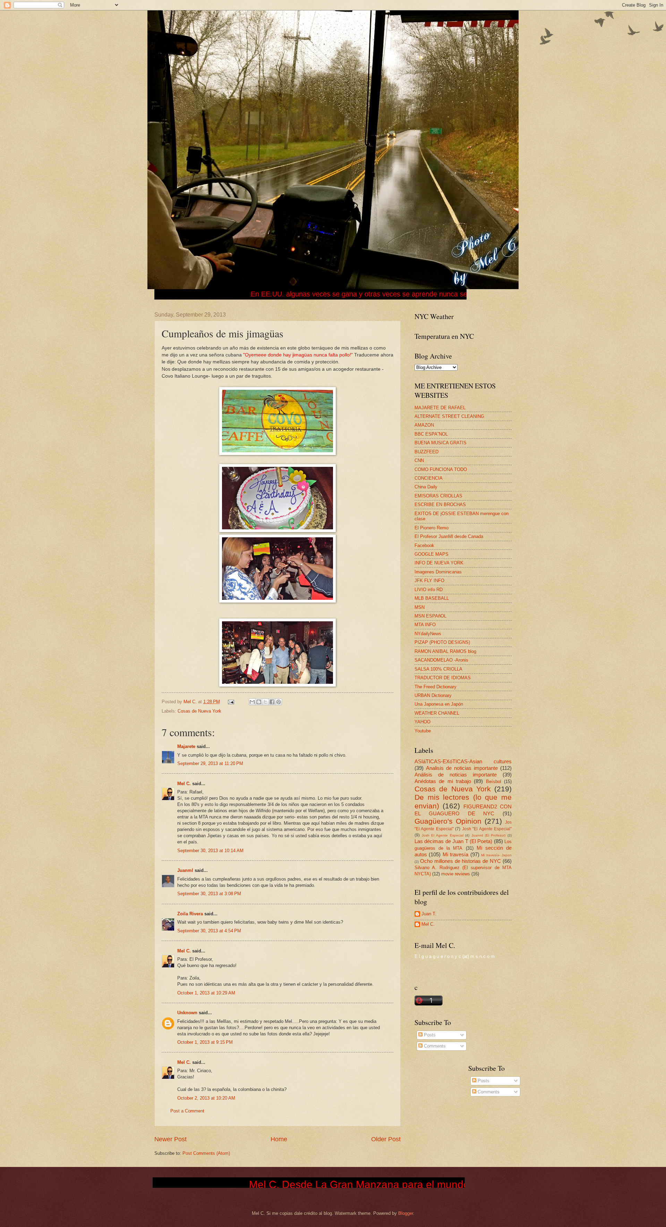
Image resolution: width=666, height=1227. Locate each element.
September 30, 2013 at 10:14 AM (210, 850)
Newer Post (170, 1139)
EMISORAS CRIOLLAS (438, 495)
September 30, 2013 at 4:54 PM (209, 930)
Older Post (386, 1139)
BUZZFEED (426, 451)
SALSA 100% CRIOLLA (438, 669)
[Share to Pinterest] (278, 701)
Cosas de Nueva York (199, 711)
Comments (434, 1046)
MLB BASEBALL (432, 598)
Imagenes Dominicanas (438, 571)
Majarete (186, 746)
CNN (419, 460)
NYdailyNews (428, 633)
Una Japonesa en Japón (439, 704)
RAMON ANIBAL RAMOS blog (445, 651)
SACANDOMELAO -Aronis (441, 660)
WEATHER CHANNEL (437, 713)
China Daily (426, 486)
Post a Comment (187, 1110)
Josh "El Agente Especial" (487, 829)
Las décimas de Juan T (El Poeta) (453, 841)
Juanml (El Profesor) (488, 835)
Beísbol (493, 781)
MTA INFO (425, 624)
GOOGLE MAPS (432, 554)
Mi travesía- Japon (496, 855)
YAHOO (422, 721)
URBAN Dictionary (433, 695)
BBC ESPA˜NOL (431, 434)
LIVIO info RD (429, 589)
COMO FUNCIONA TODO (441, 469)
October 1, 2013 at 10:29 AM (206, 992)
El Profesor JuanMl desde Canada (449, 536)
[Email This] (252, 701)
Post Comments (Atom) (206, 1153)
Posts (429, 1034)
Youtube (423, 730)
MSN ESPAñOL (430, 616)
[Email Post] (231, 701)
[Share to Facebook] (271, 701)
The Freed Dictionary (435, 686)
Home (279, 1139)
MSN (420, 607)
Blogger (405, 1213)
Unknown (187, 1012)
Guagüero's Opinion (448, 821)
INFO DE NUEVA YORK (439, 562)
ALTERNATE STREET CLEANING (449, 416)
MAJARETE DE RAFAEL (440, 407)
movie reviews (455, 873)
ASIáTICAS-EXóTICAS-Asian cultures (463, 761)
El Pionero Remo (432, 527)
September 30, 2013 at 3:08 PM (209, 893)
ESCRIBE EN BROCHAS (440, 504)
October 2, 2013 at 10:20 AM (206, 1098)
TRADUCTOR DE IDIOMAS (443, 677)
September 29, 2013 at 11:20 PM (210, 763)
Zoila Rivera (190, 913)
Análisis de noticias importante (456, 775)
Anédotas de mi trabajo (443, 781)
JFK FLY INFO (429, 580)
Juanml (185, 870)
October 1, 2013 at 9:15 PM (205, 1042)
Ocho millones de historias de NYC (460, 861)
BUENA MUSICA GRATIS (441, 442)
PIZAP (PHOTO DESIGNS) (442, 642)
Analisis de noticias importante (462, 768)
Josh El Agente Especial (442, 835)
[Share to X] (265, 701)
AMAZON (424, 425)
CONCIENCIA (429, 478)
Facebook (424, 545)
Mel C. (190, 701)
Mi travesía (455, 854)
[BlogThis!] (258, 701)
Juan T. (428, 913)
